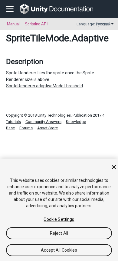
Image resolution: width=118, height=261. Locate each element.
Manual (13, 24)
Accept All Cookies (59, 250)
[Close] (113, 167)
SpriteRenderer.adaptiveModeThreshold (44, 85)
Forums (26, 128)
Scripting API (36, 24)
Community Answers (43, 121)
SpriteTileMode (37, 38)
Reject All (59, 233)
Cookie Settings (59, 219)
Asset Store (47, 128)
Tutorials (13, 121)
